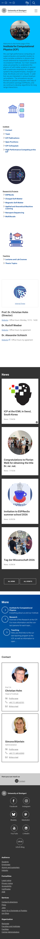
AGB (3, 892)
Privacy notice (7, 883)
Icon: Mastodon (25, 814)
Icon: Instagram (26, 800)
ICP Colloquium (12, 146)
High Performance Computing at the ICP (20, 150)
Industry (5, 870)
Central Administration (10, 932)
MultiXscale (10, 216)
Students (5, 862)
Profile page (13, 698)
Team (7, 134)
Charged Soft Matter (13, 198)
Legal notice (6, 880)
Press (4, 905)
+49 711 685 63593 (16, 753)
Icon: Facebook (13, 800)
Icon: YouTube (14, 828)
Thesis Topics (11, 263)
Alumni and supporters (10, 867)
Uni (3, 3)
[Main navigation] (36, 10)
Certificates (6, 889)
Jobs (4, 907)
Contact (8, 130)
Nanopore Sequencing (14, 212)
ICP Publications (12, 138)
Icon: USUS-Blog (20, 841)
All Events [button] (28, 581)
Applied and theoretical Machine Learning (19, 207)
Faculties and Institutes (11, 926)
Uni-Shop (5, 913)
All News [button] (11, 581)
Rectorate (5, 923)
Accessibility (6, 886)
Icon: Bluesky (13, 814)
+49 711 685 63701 (16, 702)
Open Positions (11, 142)
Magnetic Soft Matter (14, 202)
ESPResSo (9, 195)
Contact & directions (10, 902)
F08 (10, 3)
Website (5, 320)
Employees (6, 864)
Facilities (5, 929)
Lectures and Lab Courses (16, 259)
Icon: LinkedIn (26, 828)
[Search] (33, 2)
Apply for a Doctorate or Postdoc (14, 910)
